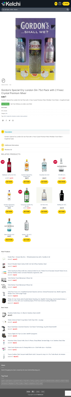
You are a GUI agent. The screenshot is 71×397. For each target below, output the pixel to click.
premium (25, 116)
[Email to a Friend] (12, 121)
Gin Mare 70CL (44, 205)
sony (37, 384)
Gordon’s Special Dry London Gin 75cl (9, 205)
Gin (10, 85)
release (26, 384)
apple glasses (9, 381)
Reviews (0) (8, 149)
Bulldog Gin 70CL (61, 205)
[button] (60, 3)
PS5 (17, 384)
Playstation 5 (12, 384)
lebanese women (50, 381)
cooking (32, 381)
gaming (37, 381)
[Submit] (67, 9)
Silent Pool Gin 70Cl (9, 234)
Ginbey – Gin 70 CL (27, 234)
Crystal (8, 116)
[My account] (56, 4)
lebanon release (64, 381)
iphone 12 (43, 381)
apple (3, 381)
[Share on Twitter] (9, 121)
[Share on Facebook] (6, 121)
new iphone (4, 384)
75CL (5, 116)
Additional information (12, 145)
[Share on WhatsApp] (3, 121)
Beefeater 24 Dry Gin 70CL (9, 175)
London (18, 116)
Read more (62, 182)
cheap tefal (25, 381)
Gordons (14, 116)
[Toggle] (2, 131)
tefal (41, 384)
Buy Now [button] (9, 182)
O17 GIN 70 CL (61, 175)
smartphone (32, 384)
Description (8, 132)
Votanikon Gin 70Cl (44, 175)
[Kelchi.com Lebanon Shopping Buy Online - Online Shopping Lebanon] (10, 4)
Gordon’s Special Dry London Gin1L (26, 175)
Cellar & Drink (4, 85)
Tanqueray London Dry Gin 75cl (27, 205)
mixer (21, 116)
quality (21, 384)
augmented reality (18, 381)
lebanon (58, 381)
